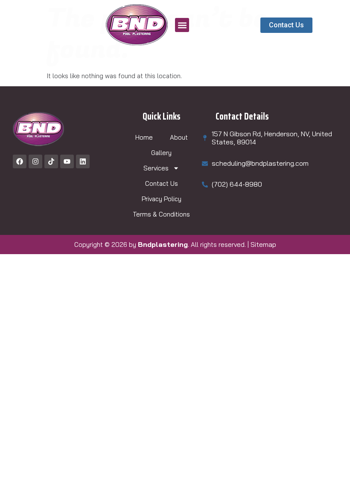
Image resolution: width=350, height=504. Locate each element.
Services (156, 168)
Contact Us (161, 183)
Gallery (161, 153)
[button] (182, 25)
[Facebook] (19, 161)
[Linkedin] (83, 161)
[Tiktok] (51, 161)
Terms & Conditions (161, 214)
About (179, 137)
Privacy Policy (161, 199)
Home (144, 137)
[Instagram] (35, 161)
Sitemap (263, 244)
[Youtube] (67, 161)
